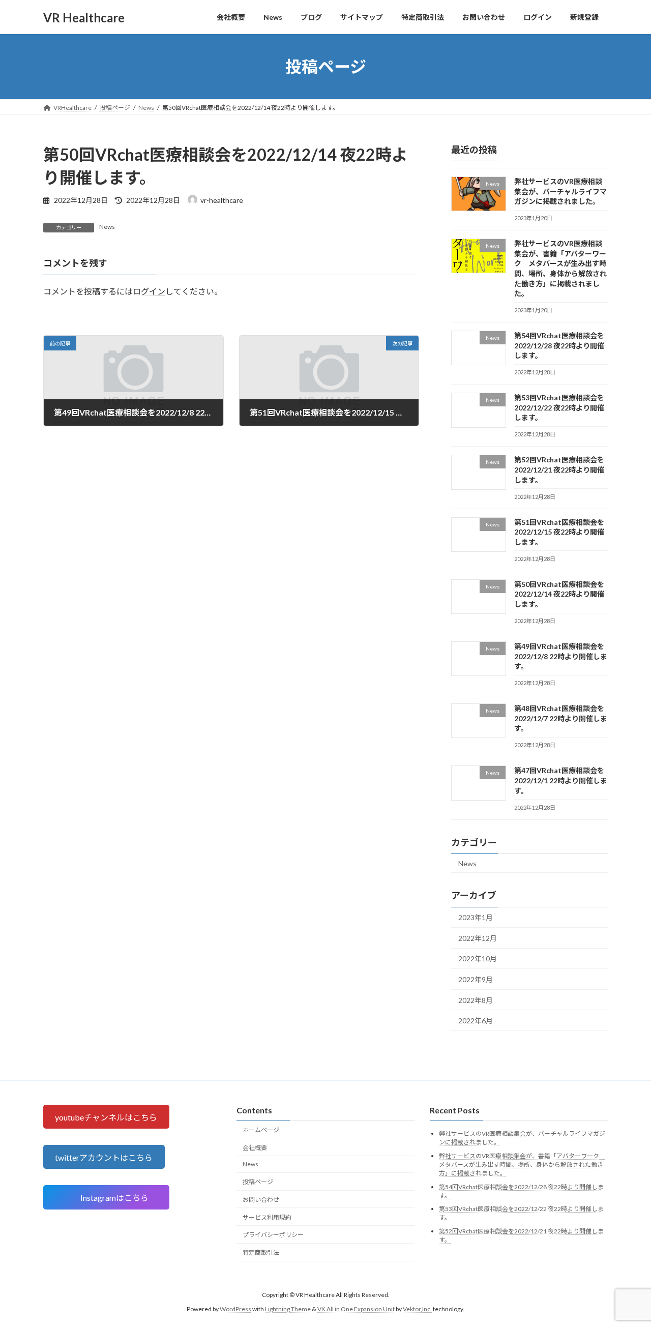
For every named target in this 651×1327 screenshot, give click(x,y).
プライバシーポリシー (273, 1235)
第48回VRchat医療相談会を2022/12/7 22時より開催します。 (560, 718)
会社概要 (255, 1148)
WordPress (235, 1309)
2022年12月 (477, 938)
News (107, 226)
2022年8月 (475, 1000)
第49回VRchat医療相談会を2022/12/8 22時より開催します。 (560, 656)
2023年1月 (475, 917)
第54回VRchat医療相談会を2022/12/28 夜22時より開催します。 (559, 345)
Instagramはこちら (115, 1197)
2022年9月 (475, 979)
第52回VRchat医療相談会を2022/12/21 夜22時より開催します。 (559, 470)
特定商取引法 (261, 1253)
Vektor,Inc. (417, 1309)
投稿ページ (258, 1182)
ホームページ (261, 1130)
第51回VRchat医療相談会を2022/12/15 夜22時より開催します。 (559, 532)
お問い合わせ (261, 1199)
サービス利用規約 (267, 1217)
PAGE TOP (625, 1277)
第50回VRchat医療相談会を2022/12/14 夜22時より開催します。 (559, 594)
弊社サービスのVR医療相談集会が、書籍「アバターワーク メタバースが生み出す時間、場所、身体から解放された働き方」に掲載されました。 (522, 1164)
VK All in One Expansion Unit (356, 1309)
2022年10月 (477, 959)
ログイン (149, 292)
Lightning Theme (288, 1309)
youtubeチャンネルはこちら (106, 1117)
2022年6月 (475, 1020)
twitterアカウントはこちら (104, 1157)
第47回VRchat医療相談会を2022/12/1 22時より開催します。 (560, 780)
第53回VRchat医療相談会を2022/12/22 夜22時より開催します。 (559, 407)
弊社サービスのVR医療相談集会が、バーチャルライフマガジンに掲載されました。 (560, 191)
